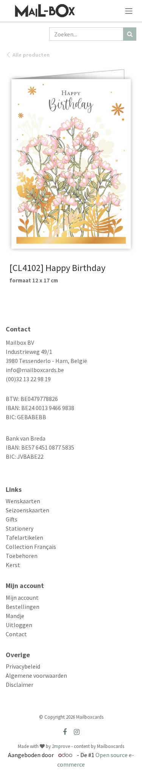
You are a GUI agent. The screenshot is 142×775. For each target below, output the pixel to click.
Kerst (13, 565)
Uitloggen (19, 625)
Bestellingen (22, 606)
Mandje (15, 616)
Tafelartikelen (24, 537)
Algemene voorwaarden (36, 675)
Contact (16, 634)
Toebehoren (21, 555)
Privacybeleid (23, 666)
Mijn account (22, 597)
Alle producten (31, 54)
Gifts (11, 519)
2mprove (61, 746)
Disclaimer (19, 684)
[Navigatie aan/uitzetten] (128, 11)
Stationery (19, 528)
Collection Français (31, 546)
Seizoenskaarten (27, 510)
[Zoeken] (129, 34)
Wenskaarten (23, 501)
